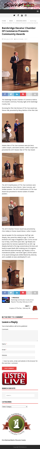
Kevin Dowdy (19, 39)
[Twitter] (14, 15)
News (11, 21)
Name (4, 344)
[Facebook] (18, 15)
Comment (5, 329)
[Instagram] (25, 15)
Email (4, 350)
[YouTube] (22, 15)
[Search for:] (20, 395)
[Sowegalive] (20, 8)
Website (4, 355)
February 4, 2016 (8, 39)
